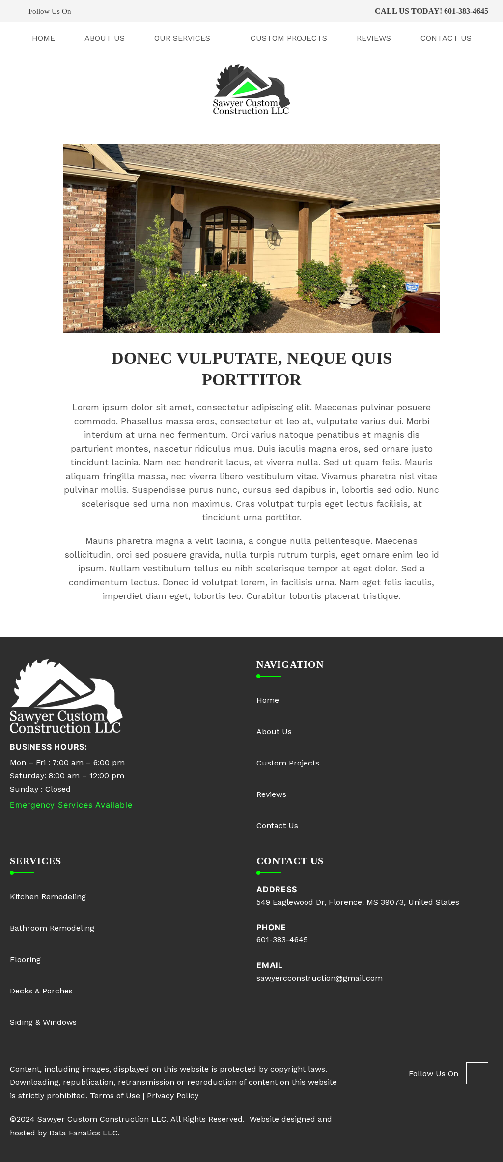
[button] (133, 11)
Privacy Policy (172, 1095)
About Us (104, 38)
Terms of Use (115, 1095)
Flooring (25, 959)
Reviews (374, 38)
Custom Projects (289, 38)
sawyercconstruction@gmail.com (319, 978)
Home (43, 38)
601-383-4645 (466, 11)
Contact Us (446, 38)
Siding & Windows (43, 1022)
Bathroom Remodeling (52, 928)
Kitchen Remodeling (48, 896)
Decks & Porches (41, 990)
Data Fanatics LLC (83, 1132)
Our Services (182, 38)
